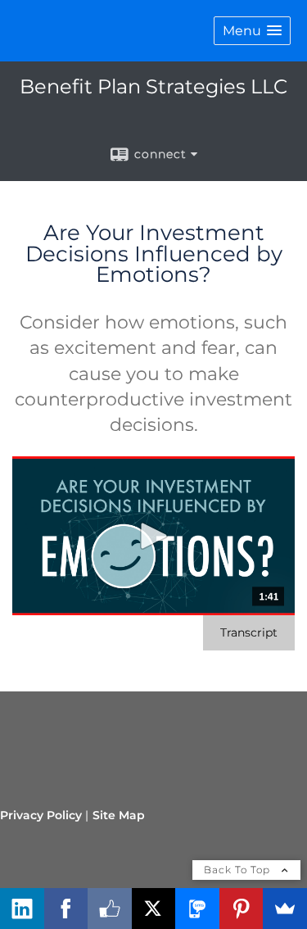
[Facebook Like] (110, 908)
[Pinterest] (241, 908)
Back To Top (238, 869)
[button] (252, 30)
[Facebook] (66, 908)
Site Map (119, 815)
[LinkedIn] (22, 908)
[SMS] (197, 908)
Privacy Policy (41, 815)
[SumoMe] (285, 908)
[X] (154, 908)
